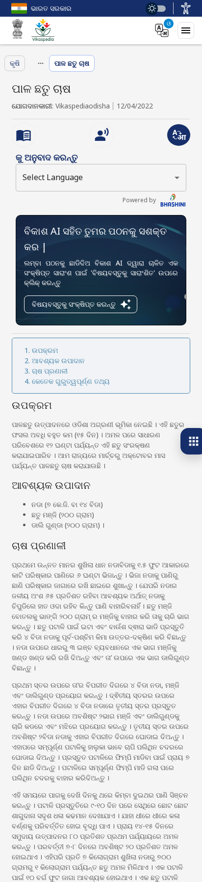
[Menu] (185, 30)
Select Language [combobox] (53, 177)
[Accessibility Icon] (185, 8)
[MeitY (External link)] (17, 30)
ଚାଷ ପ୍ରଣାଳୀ (50, 370)
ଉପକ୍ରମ (45, 350)
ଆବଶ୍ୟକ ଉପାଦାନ (58, 360)
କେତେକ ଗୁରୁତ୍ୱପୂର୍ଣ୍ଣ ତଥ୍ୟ (71, 381)
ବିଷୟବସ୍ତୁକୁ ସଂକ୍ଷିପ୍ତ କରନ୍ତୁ (74, 304)
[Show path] (41, 63)
